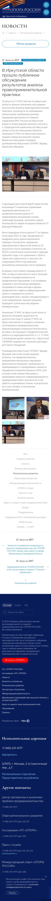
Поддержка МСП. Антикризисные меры (25, 517)
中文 (26, 605)
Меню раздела (26, 43)
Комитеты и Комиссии (12, 681)
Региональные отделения (18, 774)
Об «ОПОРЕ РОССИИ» (12, 669)
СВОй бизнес (26, 522)
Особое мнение (25, 498)
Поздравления (25, 512)
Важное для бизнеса (25, 468)
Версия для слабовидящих (16, 16)
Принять (12, 893)
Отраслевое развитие (25, 478)
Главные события (25, 459)
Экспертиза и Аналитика (13, 689)
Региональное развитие (31, 33)
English (17, 605)
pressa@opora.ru (9, 853)
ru (46, 12)
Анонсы (25, 464)
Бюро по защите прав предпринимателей (25, 502)
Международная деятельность (25, 483)
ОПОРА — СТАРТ (25, 527)
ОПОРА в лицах (25, 488)
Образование (8, 708)
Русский (7, 605)
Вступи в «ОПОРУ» (15, 660)
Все (25, 454)
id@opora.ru (9, 754)
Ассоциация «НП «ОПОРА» (14, 673)
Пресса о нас (26, 493)
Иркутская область (13, 63)
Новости (12, 33)
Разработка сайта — (14, 721)
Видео (25, 507)
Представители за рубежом (20, 777)
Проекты (6, 712)
